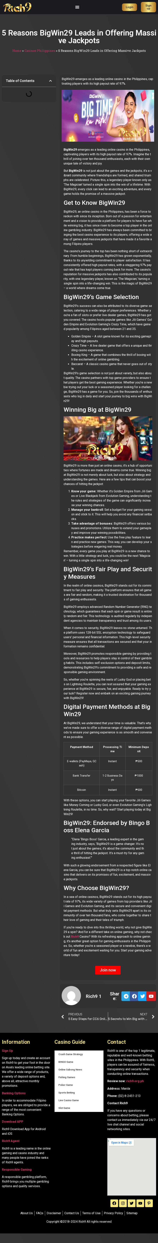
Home (16, 51)
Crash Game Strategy (70, 1054)
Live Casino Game (68, 1100)
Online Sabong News (70, 1069)
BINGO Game (65, 1061)
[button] (77, 7)
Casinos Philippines (39, 51)
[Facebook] (114, 1203)
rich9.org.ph (135, 1081)
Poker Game (65, 1084)
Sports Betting (66, 1092)
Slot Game (64, 1108)
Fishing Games (66, 1077)
